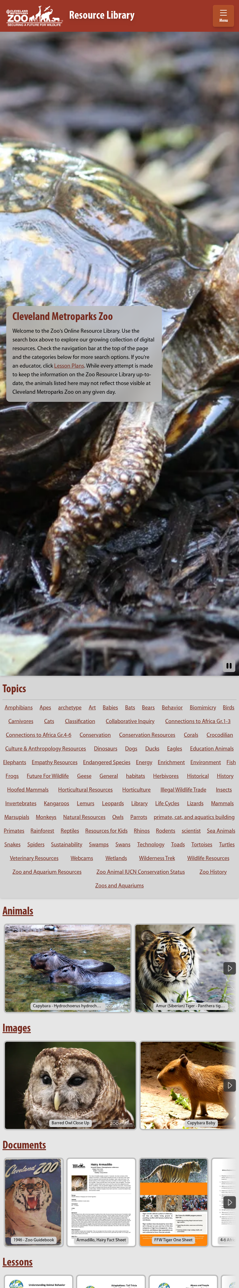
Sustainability (66, 845)
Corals (191, 735)
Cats (49, 722)
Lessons (17, 1262)
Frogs (12, 776)
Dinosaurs (105, 749)
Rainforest (42, 831)
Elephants (14, 763)
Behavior (172, 708)
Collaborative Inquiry (130, 722)
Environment (205, 763)
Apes (45, 708)
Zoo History (213, 872)
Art (92, 708)
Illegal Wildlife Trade (183, 790)
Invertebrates (20, 804)
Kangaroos (56, 804)
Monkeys (46, 817)
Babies (110, 708)
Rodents (165, 831)
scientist (191, 831)
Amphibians (19, 708)
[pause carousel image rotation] (229, 666)
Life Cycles (167, 804)
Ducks (152, 749)
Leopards (113, 804)
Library (139, 804)
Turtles (227, 845)
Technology (150, 845)
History (225, 776)
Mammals (222, 804)
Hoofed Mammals (28, 790)
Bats (130, 708)
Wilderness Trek (157, 859)
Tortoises (201, 845)
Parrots (138, 817)
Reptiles (70, 831)
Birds (228, 708)
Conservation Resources (147, 735)
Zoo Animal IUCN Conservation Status (140, 872)
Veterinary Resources (34, 859)
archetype (70, 708)
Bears (148, 708)
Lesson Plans (69, 366)
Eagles (174, 749)
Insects (224, 790)
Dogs (131, 749)
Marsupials (16, 817)
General (109, 776)
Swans (122, 845)
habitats (135, 776)
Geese (84, 776)
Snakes (12, 845)
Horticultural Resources (85, 790)
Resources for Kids (106, 831)
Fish (231, 763)
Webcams (82, 859)
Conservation (95, 735)
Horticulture (136, 790)
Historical (198, 776)
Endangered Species (106, 763)
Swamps (99, 845)
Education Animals (212, 749)
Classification (80, 722)
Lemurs (85, 804)
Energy (144, 763)
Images (16, 1028)
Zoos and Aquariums (119, 886)
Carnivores (20, 722)
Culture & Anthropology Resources (45, 749)
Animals (17, 911)
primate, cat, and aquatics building (194, 817)
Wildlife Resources (208, 859)
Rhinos (142, 831)
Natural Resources (84, 817)
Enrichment (171, 763)
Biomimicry (203, 708)
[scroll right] (229, 968)
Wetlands (116, 859)
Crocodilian (220, 735)
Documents (24, 1145)
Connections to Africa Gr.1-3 (198, 722)
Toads (178, 845)
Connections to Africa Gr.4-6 (38, 735)
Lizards (195, 804)
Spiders (36, 845)
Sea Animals (221, 831)
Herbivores (166, 776)
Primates (14, 831)
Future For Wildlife (48, 776)
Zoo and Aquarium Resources (47, 872)
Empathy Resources (54, 763)
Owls (118, 817)
